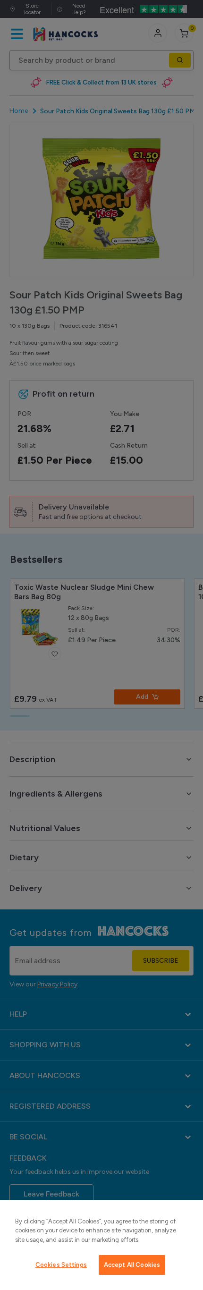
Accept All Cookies (132, 1264)
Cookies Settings (61, 1264)
